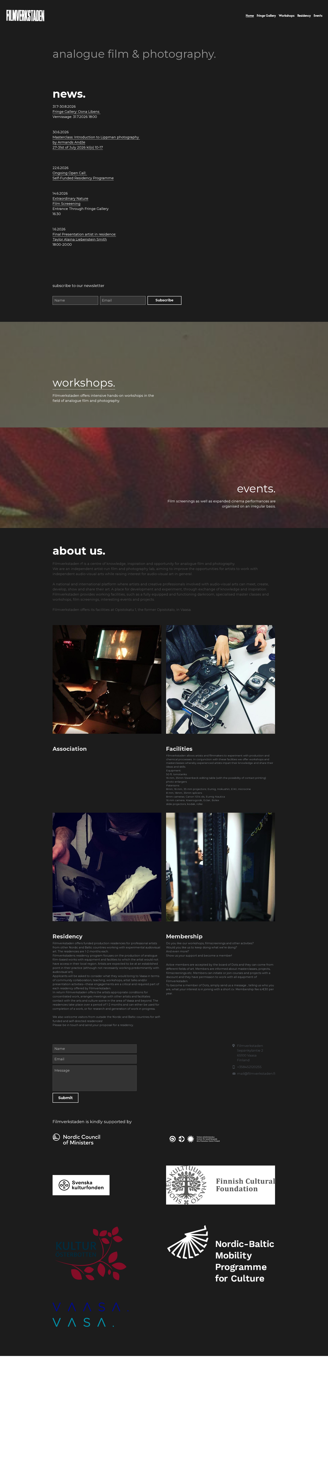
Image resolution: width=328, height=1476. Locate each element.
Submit (65, 1097)
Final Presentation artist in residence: (84, 234)
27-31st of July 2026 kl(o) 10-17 (78, 147)
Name (59, 300)
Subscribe (164, 300)
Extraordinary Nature (70, 198)
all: (84, 173)
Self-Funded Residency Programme (83, 178)
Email (107, 300)
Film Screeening (66, 204)
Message (62, 1070)
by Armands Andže (69, 142)
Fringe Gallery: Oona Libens (76, 112)
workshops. (84, 382)
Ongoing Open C (67, 173)
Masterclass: (63, 137)
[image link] (107, 1139)
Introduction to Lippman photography (106, 137)
